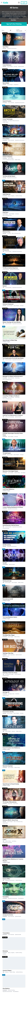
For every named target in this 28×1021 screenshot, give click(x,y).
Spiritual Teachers (6, 656)
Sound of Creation (7, 101)
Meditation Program (6, 341)
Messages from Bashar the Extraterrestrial (12, 376)
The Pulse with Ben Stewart (9, 176)
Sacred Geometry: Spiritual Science (11, 525)
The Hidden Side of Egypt (9, 635)
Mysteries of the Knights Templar (10, 471)
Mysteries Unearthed (8, 766)
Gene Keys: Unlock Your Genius (10, 672)
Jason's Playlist (10, 66)
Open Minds (5, 46)
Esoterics (13, 731)
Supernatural (15, 803)
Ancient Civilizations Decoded (8, 159)
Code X (4, 839)
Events (4, 1009)
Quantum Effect (6, 878)
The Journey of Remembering (9, 802)
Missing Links (6, 249)
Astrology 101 (6, 692)
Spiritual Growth (18, 416)
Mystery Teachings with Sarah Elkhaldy (12, 322)
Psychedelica (6, 896)
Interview (4, 48)
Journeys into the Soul (8, 914)
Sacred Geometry (6, 528)
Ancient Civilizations (7, 156)
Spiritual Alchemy (19, 880)
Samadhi (5, 563)
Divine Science (6, 138)
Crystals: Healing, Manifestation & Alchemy (13, 507)
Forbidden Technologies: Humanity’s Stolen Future (13, 434)
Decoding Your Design (9, 674)
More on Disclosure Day (7, 215)
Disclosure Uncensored (8, 304)
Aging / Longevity (11, 195)
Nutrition (4, 953)
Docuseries (5, 102)
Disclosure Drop (6, 231)
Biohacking (5, 951)
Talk (3, 251)
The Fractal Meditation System (10, 617)
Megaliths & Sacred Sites (7, 842)
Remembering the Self (8, 599)
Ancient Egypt (10, 636)
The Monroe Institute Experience (10, 268)
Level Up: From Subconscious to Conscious (13, 415)
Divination (17, 693)
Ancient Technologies (8, 119)
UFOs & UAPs (5, 823)
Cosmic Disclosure (7, 65)
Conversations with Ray (8, 711)
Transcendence (6, 933)
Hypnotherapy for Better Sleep (10, 340)
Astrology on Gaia (11, 693)
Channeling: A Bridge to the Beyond (11, 395)
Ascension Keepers (7, 970)
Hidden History (5, 122)
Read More (13, 20)
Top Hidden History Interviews (13, 120)
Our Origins (23, 472)
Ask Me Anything (7, 544)
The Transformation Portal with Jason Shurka (13, 358)
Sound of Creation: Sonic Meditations (11, 747)
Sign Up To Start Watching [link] (14, 24)
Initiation (5, 729)
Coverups (15, 66)
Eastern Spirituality (11, 654)
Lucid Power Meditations (8, 489)
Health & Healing (18, 195)
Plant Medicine (21, 898)
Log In (23, 2)
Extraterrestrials (21, 66)
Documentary (5, 213)
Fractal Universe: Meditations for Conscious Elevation (13, 859)
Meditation (5, 654)
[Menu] (1, 2)
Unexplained (16, 84)
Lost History (14, 841)
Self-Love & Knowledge (9, 416)
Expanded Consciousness (11, 48)
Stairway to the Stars (7, 1008)
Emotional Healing (11, 990)
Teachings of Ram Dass (8, 653)
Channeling (17, 377)
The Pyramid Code (7, 581)
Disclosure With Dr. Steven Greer (10, 820)
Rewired (4, 286)
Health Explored (6, 194)
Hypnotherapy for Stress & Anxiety (11, 784)
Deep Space (5, 212)
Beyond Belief (6, 83)
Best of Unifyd (9, 305)
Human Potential (11, 102)
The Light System (7, 453)
